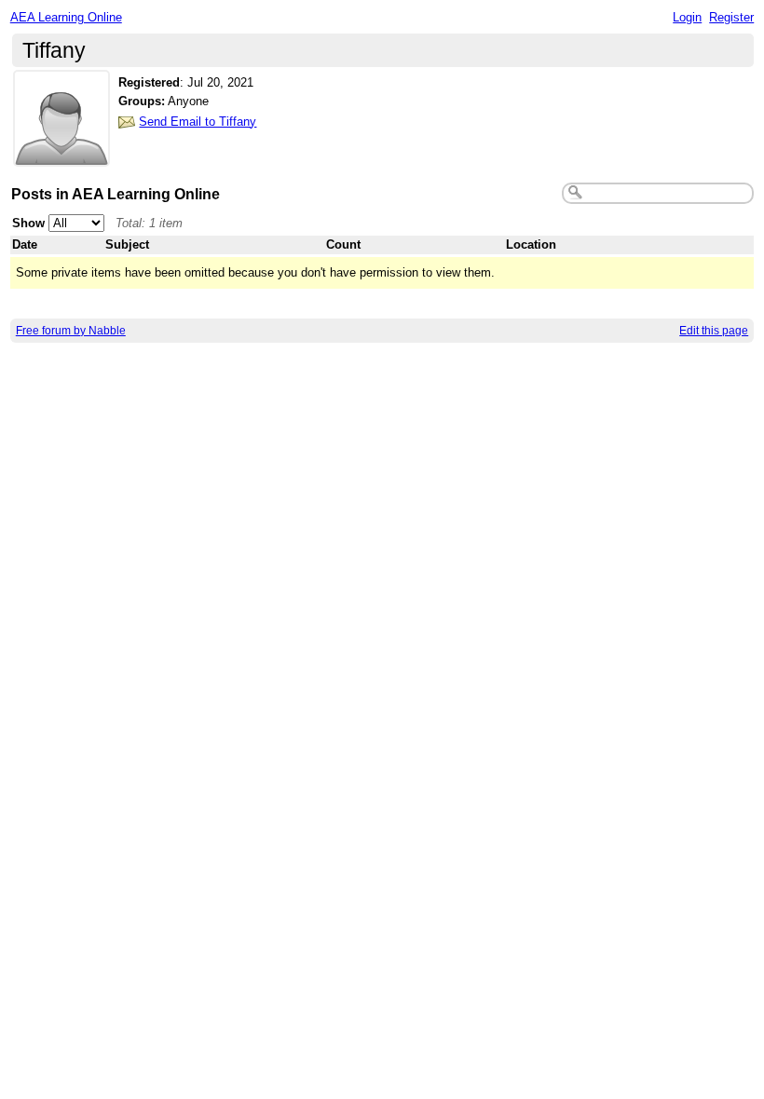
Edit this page (713, 330)
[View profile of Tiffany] (61, 155)
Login (687, 17)
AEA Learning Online (66, 17)
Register (731, 17)
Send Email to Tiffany (197, 122)
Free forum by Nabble (71, 330)
